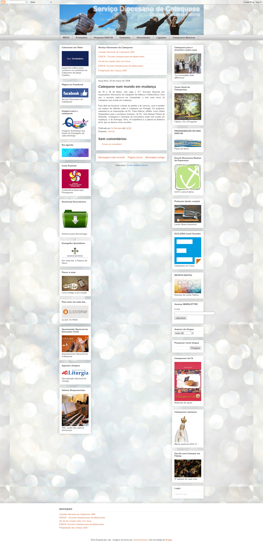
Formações (81, 37)
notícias (111, 131)
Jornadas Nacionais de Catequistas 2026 (116, 52)
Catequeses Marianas (184, 37)
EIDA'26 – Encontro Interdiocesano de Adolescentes (121, 56)
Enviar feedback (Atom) (137, 165)
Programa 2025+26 (103, 37)
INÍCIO (66, 37)
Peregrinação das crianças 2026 (112, 70)
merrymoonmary (140, 540)
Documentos (143, 37)
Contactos (124, 37)
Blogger (168, 540)
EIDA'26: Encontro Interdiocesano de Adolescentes (120, 66)
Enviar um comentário (111, 144)
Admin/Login (181, 494)
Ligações (161, 37)
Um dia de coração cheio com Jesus (114, 61)
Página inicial (135, 157)
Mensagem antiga (155, 157)
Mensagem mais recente (111, 157)
